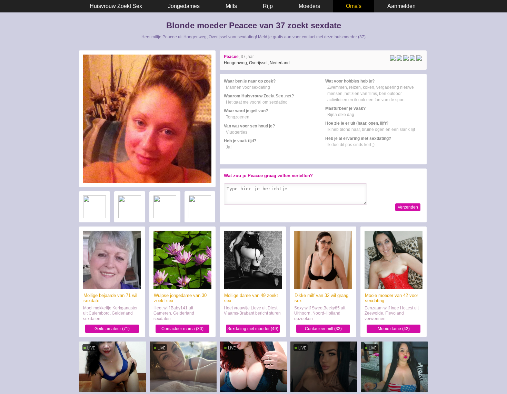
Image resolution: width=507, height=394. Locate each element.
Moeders (309, 6)
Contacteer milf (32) (323, 328)
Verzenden (408, 207)
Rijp (268, 6)
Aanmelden (401, 6)
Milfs (231, 6)
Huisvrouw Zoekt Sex (116, 6)
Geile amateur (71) (112, 328)
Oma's (353, 6)
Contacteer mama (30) (182, 328)
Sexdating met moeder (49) (252, 328)
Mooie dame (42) (394, 328)
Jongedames (184, 6)
